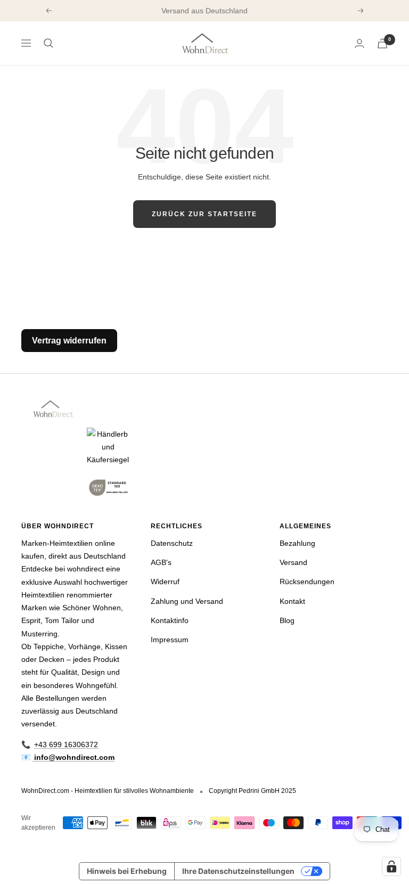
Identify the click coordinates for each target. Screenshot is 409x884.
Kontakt (292, 601)
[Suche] (48, 43)
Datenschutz (172, 543)
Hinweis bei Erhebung (127, 870)
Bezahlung (297, 543)
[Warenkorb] (382, 43)
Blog (287, 620)
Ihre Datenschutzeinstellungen (238, 870)
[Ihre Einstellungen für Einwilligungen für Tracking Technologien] (391, 866)
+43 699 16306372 (66, 744)
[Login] (359, 43)
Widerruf (165, 581)
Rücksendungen (307, 581)
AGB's (161, 562)
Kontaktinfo (170, 620)
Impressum (170, 639)
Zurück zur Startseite (204, 214)
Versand (293, 562)
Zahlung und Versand (187, 601)
